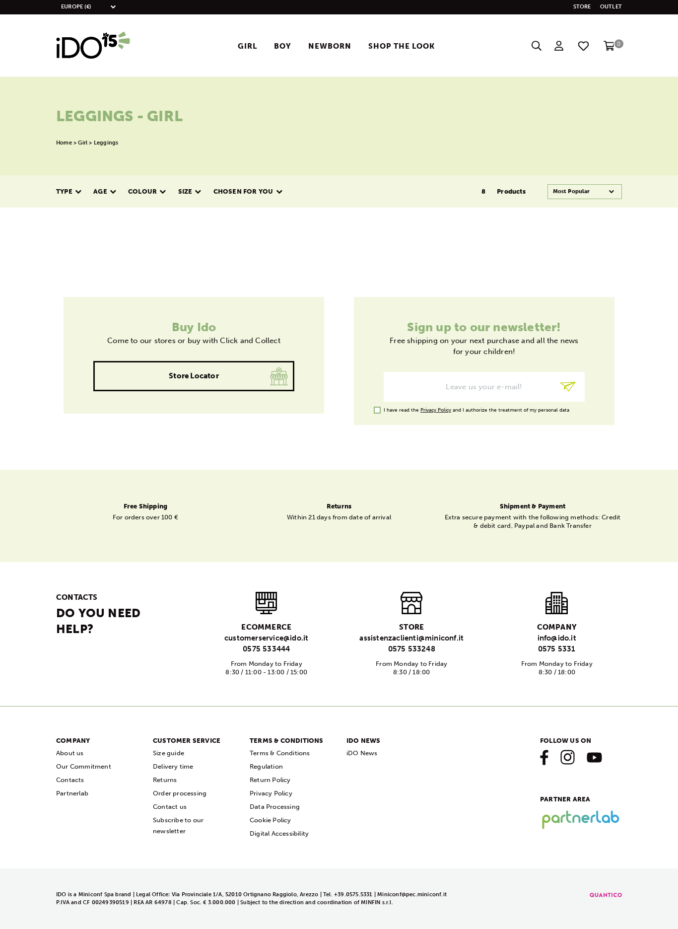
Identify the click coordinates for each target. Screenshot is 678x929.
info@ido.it (557, 638)
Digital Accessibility (279, 833)
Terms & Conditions (280, 753)
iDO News (362, 753)
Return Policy (270, 780)
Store (582, 6)
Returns (165, 780)
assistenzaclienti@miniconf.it (411, 638)
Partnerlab (72, 793)
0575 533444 (266, 648)
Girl (247, 46)
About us (70, 753)
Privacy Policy (435, 410)
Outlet (611, 6)
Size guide (168, 753)
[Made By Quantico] (606, 894)
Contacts (70, 780)
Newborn (329, 46)
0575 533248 (411, 648)
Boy (282, 46)
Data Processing (275, 806)
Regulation (266, 766)
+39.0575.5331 (354, 894)
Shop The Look (401, 46)
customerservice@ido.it (266, 638)
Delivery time (173, 766)
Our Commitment (83, 766)
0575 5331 (557, 648)
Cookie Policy (270, 820)
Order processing (179, 793)
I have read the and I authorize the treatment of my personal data (476, 410)
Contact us (170, 806)
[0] (609, 49)
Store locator (194, 375)
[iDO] (93, 45)
